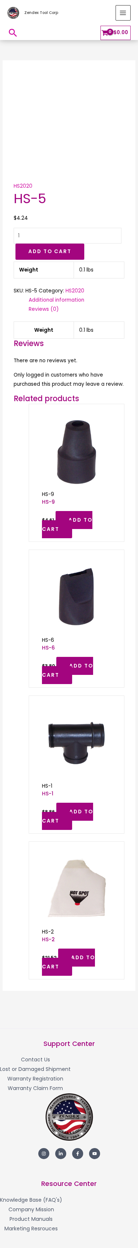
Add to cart (49, 251)
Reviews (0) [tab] (44, 309)
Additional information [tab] (56, 299)
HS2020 (23, 186)
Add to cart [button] (67, 525)
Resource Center (69, 1183)
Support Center (69, 1043)
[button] (12, 32)
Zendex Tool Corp (41, 12)
